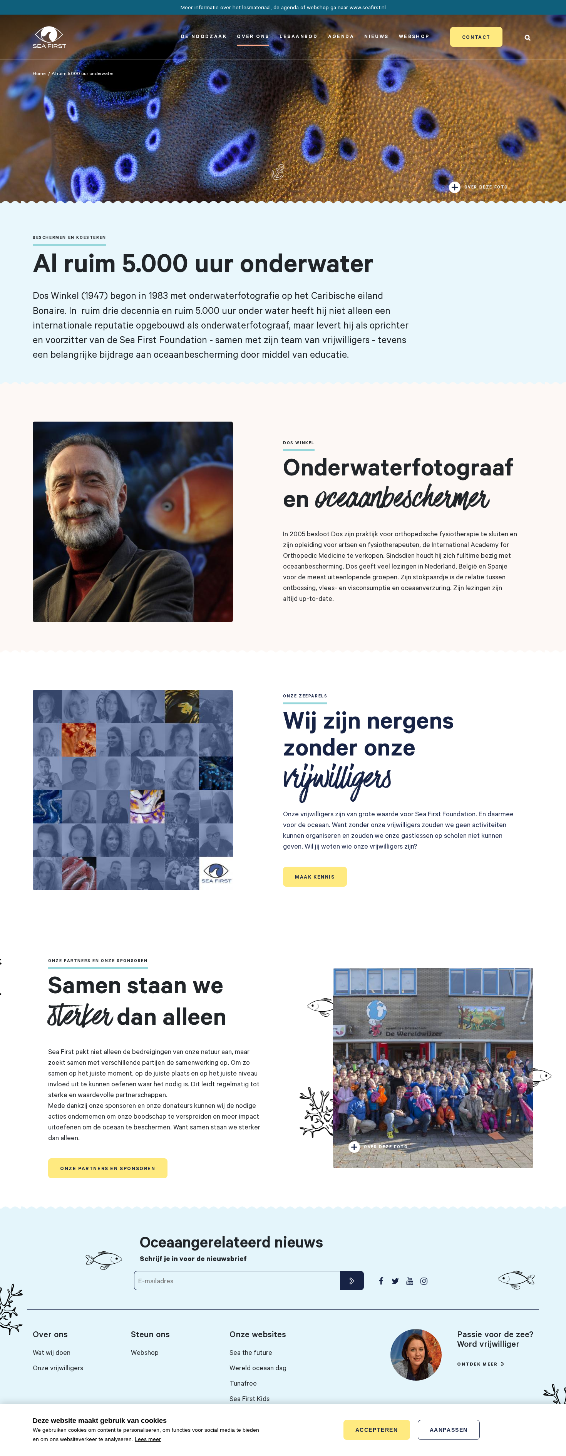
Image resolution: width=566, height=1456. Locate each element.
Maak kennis (315, 877)
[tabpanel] (283, 104)
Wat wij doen (51, 1352)
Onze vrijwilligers (58, 1367)
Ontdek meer (477, 1364)
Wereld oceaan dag (257, 1367)
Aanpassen (449, 1430)
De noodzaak (204, 36)
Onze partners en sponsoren (108, 1168)
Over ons (253, 36)
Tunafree (243, 1383)
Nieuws (376, 36)
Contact (476, 37)
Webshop (414, 36)
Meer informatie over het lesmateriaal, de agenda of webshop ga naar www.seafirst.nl (283, 7)
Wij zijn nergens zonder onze (368, 748)
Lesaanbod (299, 36)
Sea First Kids (249, 1398)
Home (39, 73)
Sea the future (250, 1352)
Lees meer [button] (148, 1439)
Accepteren (376, 1430)
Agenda (341, 36)
